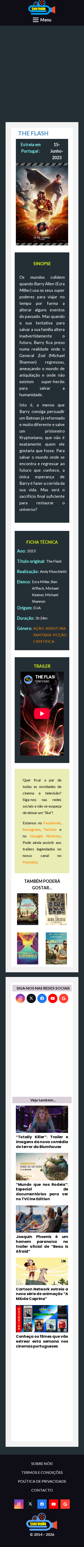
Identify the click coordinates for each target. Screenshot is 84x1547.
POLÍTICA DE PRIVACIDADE (42, 1481)
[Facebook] (42, 998)
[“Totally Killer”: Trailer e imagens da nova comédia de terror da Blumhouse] (42, 1127)
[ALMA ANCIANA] (56, 909)
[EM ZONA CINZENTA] (56, 948)
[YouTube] (52, 998)
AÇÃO (38, 628)
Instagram (31, 829)
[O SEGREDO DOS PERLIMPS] (27, 948)
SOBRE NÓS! (42, 1463)
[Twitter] (31, 998)
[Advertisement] (42, 75)
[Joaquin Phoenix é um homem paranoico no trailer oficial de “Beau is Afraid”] (42, 1229)
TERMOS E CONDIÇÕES (42, 1472)
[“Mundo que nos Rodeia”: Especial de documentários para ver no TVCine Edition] (42, 1177)
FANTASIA (42, 635)
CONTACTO (42, 1490)
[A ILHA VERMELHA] (27, 909)
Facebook (52, 823)
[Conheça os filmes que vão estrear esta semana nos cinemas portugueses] (42, 1327)
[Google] (63, 998)
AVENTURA (56, 628)
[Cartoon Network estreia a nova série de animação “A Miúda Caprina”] (42, 1279)
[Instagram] (20, 998)
